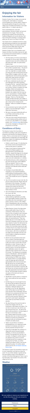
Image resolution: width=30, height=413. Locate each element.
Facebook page (16, 122)
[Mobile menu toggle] (28, 7)
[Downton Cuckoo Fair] (15, 2)
